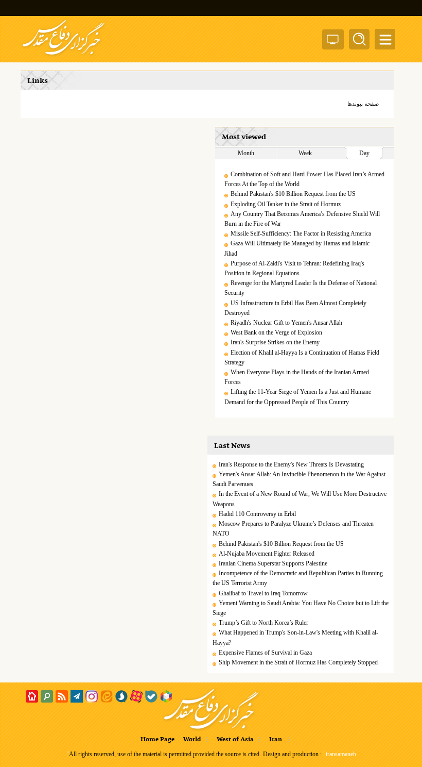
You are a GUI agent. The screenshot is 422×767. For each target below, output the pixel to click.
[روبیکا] (166, 696)
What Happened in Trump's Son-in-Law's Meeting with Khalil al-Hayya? (295, 637)
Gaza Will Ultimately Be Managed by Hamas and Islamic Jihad (297, 248)
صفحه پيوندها (363, 104)
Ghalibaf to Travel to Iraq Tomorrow (263, 593)
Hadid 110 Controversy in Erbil (257, 514)
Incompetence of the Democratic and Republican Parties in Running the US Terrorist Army (298, 578)
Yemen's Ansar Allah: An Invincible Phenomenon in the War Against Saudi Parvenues (299, 479)
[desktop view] (333, 41)
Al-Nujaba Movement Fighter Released (266, 553)
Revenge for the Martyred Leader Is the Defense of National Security (300, 287)
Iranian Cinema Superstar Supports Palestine (273, 563)
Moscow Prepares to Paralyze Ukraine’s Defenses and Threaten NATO (293, 528)
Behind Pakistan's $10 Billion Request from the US (293, 193)
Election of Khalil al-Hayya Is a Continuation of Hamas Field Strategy (301, 357)
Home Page (157, 739)
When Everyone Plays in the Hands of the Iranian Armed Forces (296, 377)
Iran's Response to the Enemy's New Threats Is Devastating (291, 464)
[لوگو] (64, 56)
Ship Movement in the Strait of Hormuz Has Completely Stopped (298, 662)
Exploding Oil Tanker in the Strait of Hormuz (286, 204)
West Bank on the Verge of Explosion (276, 332)
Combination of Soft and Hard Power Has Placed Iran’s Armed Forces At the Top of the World (304, 179)
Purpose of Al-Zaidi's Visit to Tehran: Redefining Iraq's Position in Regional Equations (294, 268)
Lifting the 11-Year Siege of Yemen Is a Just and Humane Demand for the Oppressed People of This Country (297, 396)
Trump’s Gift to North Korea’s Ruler (263, 622)
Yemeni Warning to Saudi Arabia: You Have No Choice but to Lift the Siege (301, 607)
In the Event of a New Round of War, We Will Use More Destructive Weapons (299, 498)
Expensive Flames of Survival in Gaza (265, 652)
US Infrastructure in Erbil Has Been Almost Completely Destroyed (295, 307)
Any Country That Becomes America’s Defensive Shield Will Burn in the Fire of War (302, 218)
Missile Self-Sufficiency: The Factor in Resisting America (301, 233)
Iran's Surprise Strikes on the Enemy (275, 342)
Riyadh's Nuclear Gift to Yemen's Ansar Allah (286, 322)
